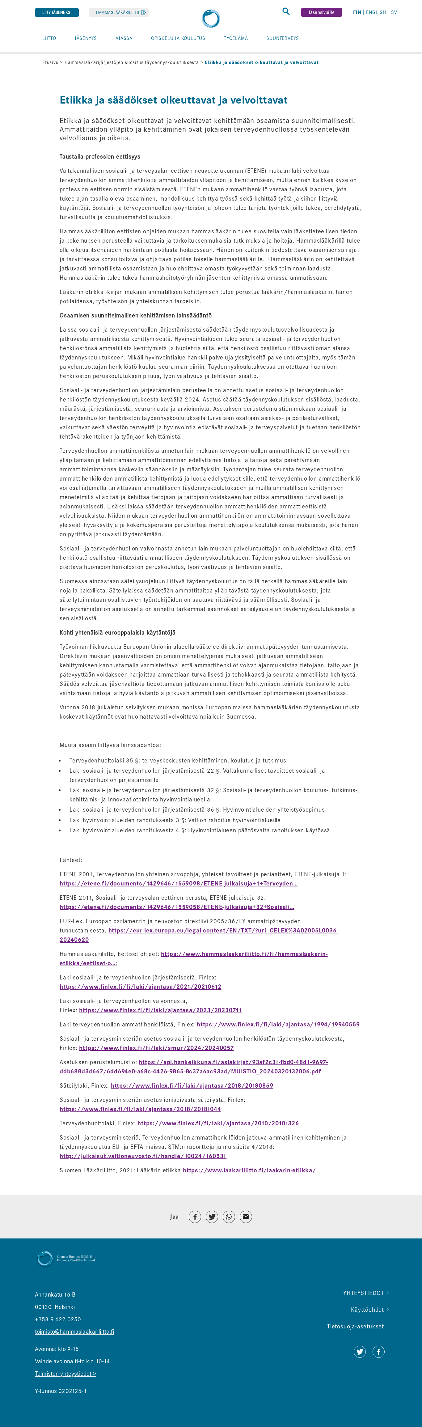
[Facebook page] (379, 1355)
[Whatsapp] (229, 1217)
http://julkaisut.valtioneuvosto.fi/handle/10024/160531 (143, 1156)
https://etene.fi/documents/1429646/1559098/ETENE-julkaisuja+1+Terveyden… (179, 883)
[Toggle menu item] (38, 52)
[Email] (246, 1217)
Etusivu (50, 62)
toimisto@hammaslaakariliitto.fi (74, 1331)
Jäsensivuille (322, 12)
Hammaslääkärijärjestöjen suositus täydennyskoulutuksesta (132, 62)
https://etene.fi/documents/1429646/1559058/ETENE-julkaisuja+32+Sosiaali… (177, 907)
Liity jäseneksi (56, 12)
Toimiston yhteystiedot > (65, 1373)
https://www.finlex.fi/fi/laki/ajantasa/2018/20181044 (140, 1109)
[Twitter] (212, 1217)
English (376, 12)
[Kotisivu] (211, 18)
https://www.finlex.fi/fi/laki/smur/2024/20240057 (156, 1048)
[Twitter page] (359, 1355)
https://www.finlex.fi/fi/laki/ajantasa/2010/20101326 (218, 1123)
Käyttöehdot (367, 1309)
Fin (357, 12)
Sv (394, 12)
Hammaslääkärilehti (117, 12)
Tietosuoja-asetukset (355, 1326)
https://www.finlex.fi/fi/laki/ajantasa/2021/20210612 (141, 987)
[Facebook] (195, 1217)
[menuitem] (358, 12)
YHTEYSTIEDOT (363, 1293)
